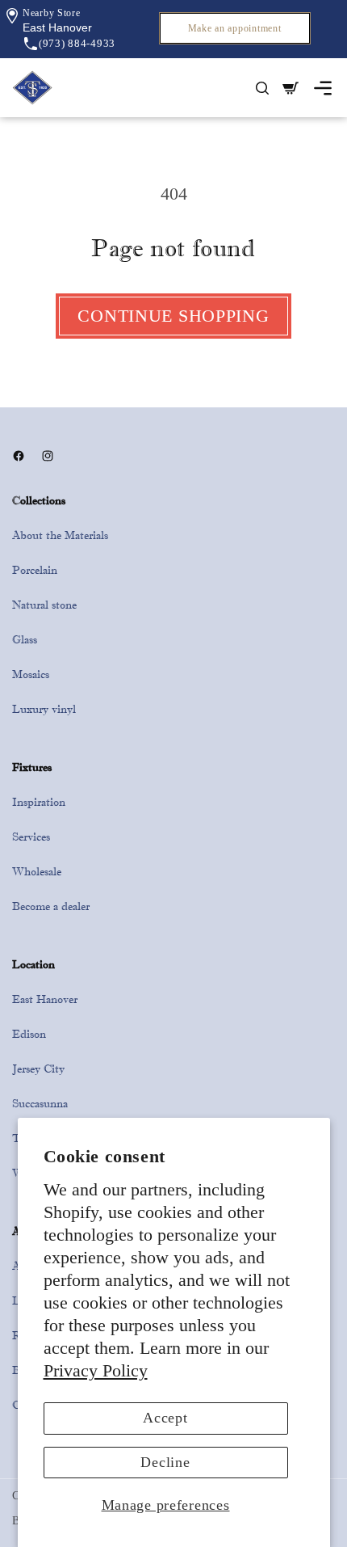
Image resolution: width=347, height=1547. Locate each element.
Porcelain (34, 569)
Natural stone (44, 604)
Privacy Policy (96, 1370)
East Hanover (44, 999)
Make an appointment (235, 28)
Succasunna (40, 1103)
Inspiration (38, 801)
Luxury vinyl (44, 708)
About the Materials (60, 535)
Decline (165, 1462)
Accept (165, 1418)
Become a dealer (51, 906)
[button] (57, 28)
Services (31, 836)
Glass (24, 639)
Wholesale (36, 871)
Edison (29, 1033)
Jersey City (38, 1068)
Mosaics (30, 674)
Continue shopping (173, 316)
